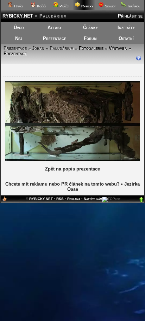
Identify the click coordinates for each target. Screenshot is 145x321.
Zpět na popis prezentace (72, 169)
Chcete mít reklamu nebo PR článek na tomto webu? (62, 184)
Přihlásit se (130, 16)
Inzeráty (126, 27)
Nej (18, 38)
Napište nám (93, 199)
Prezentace (54, 38)
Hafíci (18, 6)
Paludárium (62, 48)
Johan (38, 48)
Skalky (110, 6)
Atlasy (55, 27)
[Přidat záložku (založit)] (4, 200)
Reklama (73, 199)
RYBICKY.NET (17, 16)
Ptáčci (63, 6)
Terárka (133, 6)
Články (90, 27)
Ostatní (126, 38)
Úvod (19, 27)
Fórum (90, 38)
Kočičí (41, 6)
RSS (60, 199)
